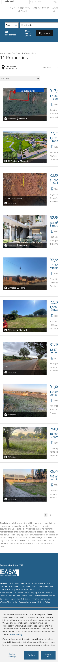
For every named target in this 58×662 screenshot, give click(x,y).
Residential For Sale (23, 583)
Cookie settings (12, 655)
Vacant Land (27, 596)
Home (10, 583)
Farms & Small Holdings (10, 596)
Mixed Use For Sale (8, 592)
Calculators (4, 599)
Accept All (48, 655)
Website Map (5, 602)
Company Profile (31, 599)
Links (15, 602)
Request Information (27, 602)
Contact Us (45, 599)
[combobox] (18, 78)
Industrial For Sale (45, 586)
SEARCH (47, 33)
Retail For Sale (22, 589)
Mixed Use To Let (25, 592)
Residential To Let (41, 583)
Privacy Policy (44, 602)
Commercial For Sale (9, 586)
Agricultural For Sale (43, 592)
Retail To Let (35, 589)
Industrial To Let (7, 589)
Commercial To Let (28, 586)
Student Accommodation (44, 596)
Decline (31, 655)
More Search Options (27, 33)
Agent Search (16, 599)
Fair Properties (18, 53)
